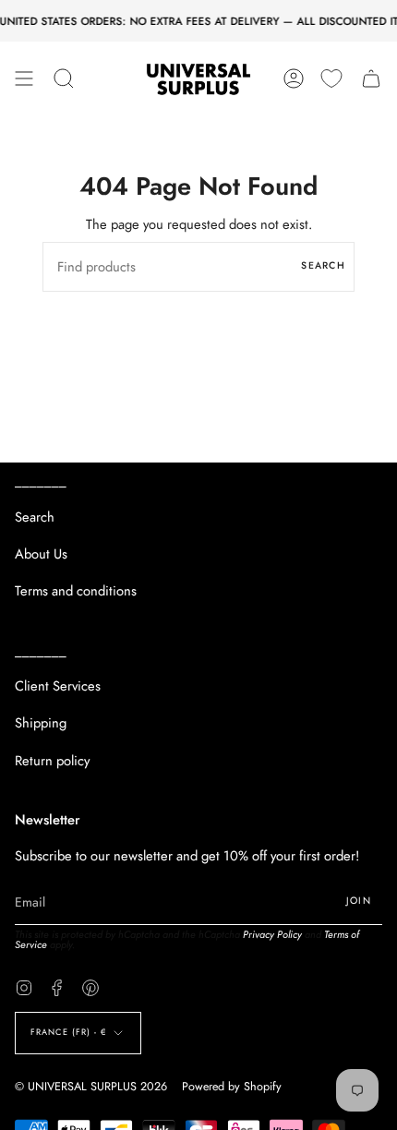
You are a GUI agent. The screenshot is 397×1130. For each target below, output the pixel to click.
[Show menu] (24, 78)
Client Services (58, 686)
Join (358, 901)
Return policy (52, 761)
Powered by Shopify (232, 1086)
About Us (41, 554)
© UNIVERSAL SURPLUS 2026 (91, 1086)
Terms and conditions (76, 591)
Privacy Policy (272, 934)
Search (323, 265)
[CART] (371, 78)
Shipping (40, 723)
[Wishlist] (331, 78)
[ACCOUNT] (294, 78)
